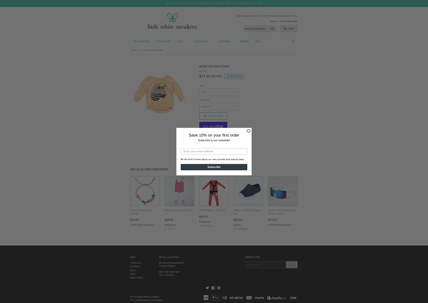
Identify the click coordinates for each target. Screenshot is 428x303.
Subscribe (214, 167)
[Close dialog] (248, 131)
